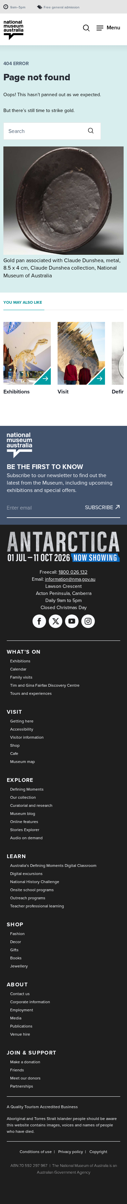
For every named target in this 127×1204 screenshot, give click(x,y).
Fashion (17, 933)
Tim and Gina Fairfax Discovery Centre (45, 685)
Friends (17, 1070)
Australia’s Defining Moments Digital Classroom (53, 865)
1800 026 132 (73, 572)
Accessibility (21, 729)
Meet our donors (25, 1078)
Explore (20, 780)
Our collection (23, 797)
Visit (14, 712)
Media (15, 1018)
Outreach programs (27, 898)
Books (16, 958)
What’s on (24, 652)
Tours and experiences (31, 693)
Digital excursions (26, 873)
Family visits (21, 677)
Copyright (98, 1151)
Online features (24, 821)
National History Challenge (34, 881)
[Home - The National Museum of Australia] (13, 30)
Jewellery (19, 966)
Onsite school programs (32, 890)
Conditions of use (36, 1151)
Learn (16, 856)
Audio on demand (26, 838)
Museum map (22, 761)
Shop (15, 745)
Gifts (14, 950)
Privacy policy (70, 1151)
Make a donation (25, 1062)
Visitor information (27, 737)
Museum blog (22, 813)
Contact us (20, 993)
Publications (21, 1026)
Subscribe (99, 507)
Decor (15, 942)
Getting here (22, 721)
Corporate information (30, 1002)
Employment (21, 1010)
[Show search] (86, 28)
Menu (113, 27)
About (17, 984)
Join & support (32, 1053)
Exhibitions (20, 661)
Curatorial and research (31, 805)
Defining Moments (27, 789)
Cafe (14, 753)
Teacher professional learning (37, 906)
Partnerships (21, 1086)
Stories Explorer (24, 829)
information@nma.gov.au (70, 579)
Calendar (18, 669)
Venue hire (20, 1034)
